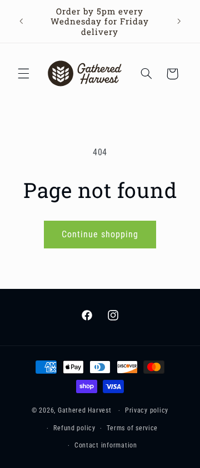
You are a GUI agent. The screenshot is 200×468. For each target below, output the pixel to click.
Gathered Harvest (85, 410)
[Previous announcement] (21, 21)
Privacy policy (146, 410)
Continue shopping (100, 234)
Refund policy (74, 428)
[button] (23, 74)
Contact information (105, 445)
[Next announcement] (179, 21)
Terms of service (132, 428)
